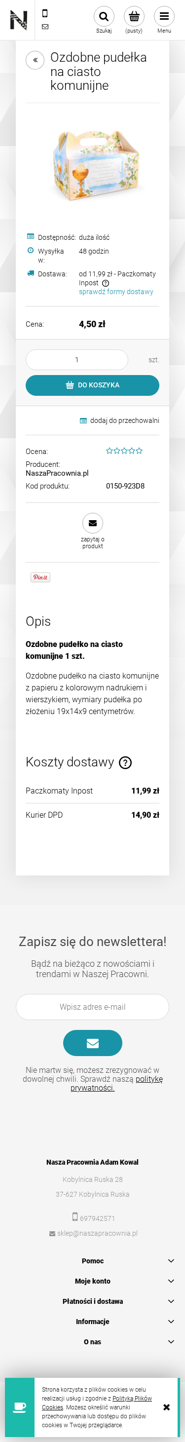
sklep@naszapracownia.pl (97, 1233)
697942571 (97, 1218)
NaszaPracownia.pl (57, 473)
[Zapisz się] (92, 1043)
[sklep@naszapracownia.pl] (45, 26)
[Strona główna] (19, 20)
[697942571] (45, 13)
